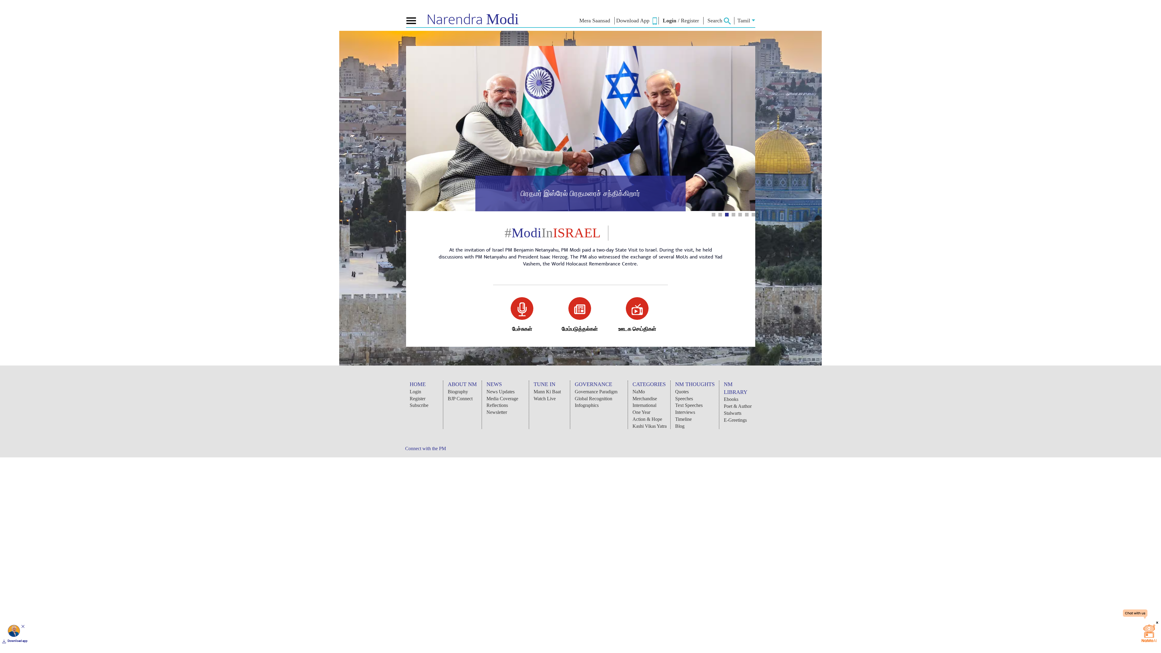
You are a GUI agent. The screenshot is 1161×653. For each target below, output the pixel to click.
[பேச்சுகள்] (522, 308)
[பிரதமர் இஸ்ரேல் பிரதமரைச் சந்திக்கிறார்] (580, 210)
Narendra (473, 19)
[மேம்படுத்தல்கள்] (580, 308)
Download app (18, 641)
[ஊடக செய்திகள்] (637, 308)
